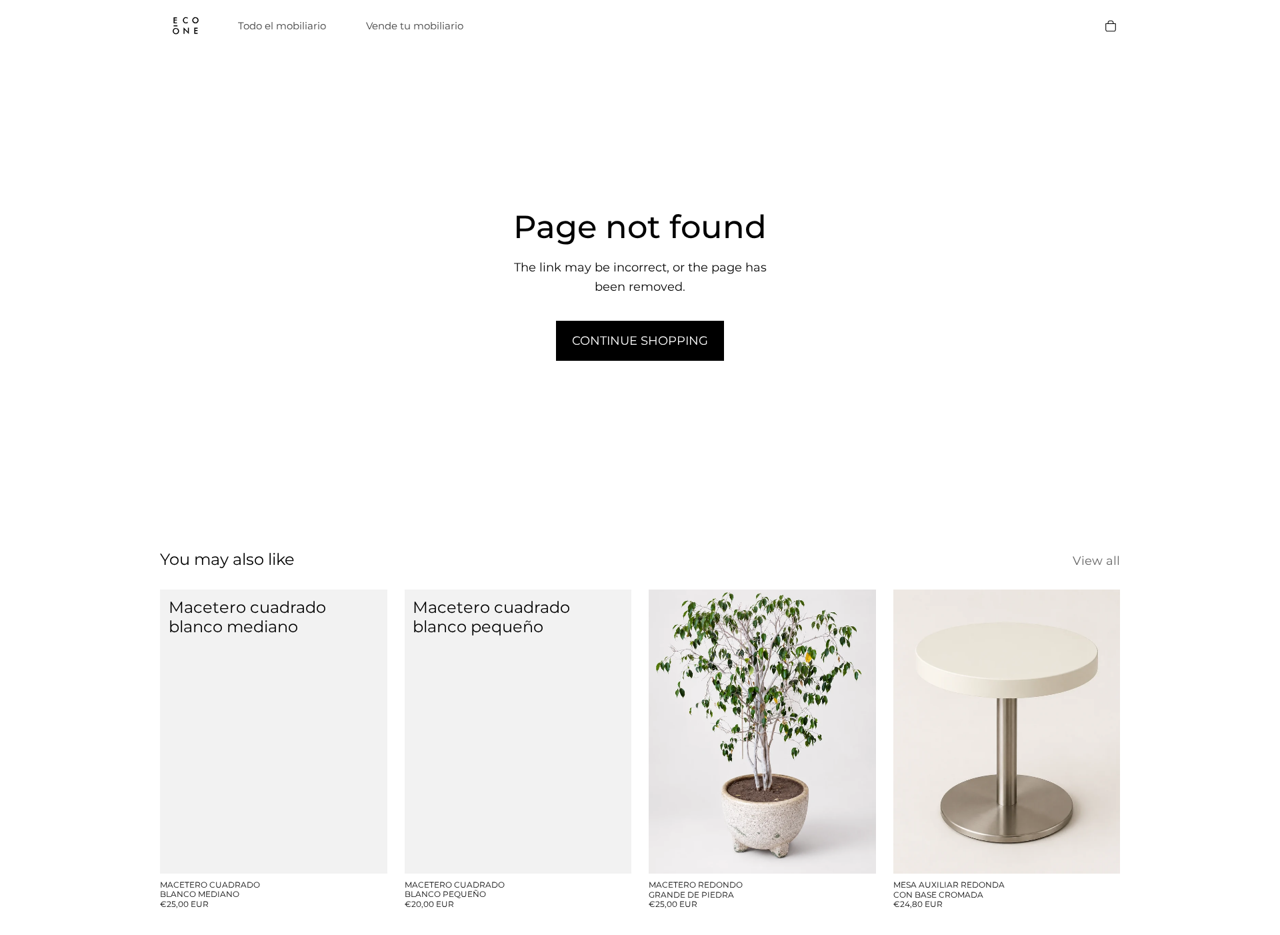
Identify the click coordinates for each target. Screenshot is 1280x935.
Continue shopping (640, 340)
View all (1096, 561)
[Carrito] (1110, 26)
